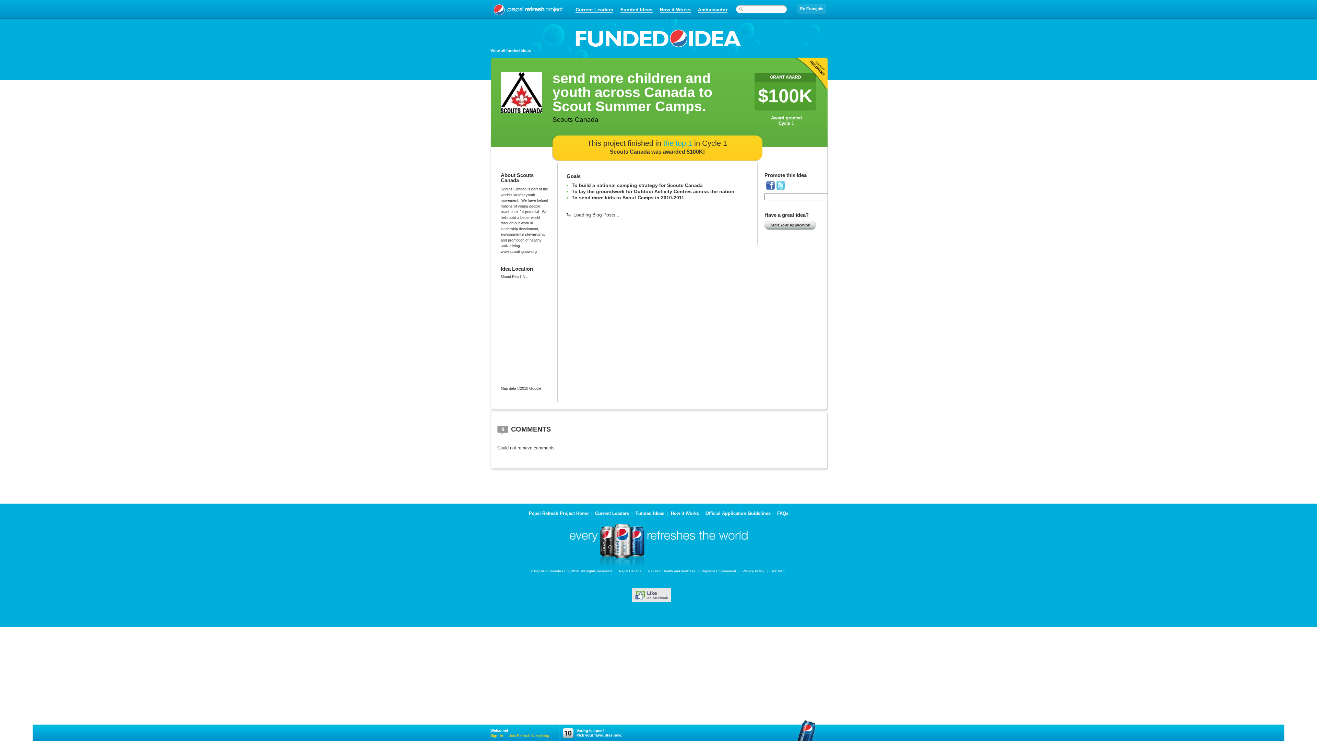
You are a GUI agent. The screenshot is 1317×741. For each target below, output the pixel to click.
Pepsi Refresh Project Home (559, 513)
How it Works (675, 9)
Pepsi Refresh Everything (528, 9)
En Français (811, 9)
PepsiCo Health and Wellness (671, 571)
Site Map (778, 571)
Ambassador (712, 9)
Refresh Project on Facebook (770, 185)
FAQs (782, 513)
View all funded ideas (510, 51)
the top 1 (677, 143)
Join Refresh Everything (529, 735)
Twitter (780, 185)
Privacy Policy (753, 571)
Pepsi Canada (630, 571)
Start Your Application (790, 225)
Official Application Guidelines (738, 513)
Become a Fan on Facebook (658, 595)
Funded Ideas (636, 9)
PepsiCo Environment (719, 571)
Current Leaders (594, 9)
